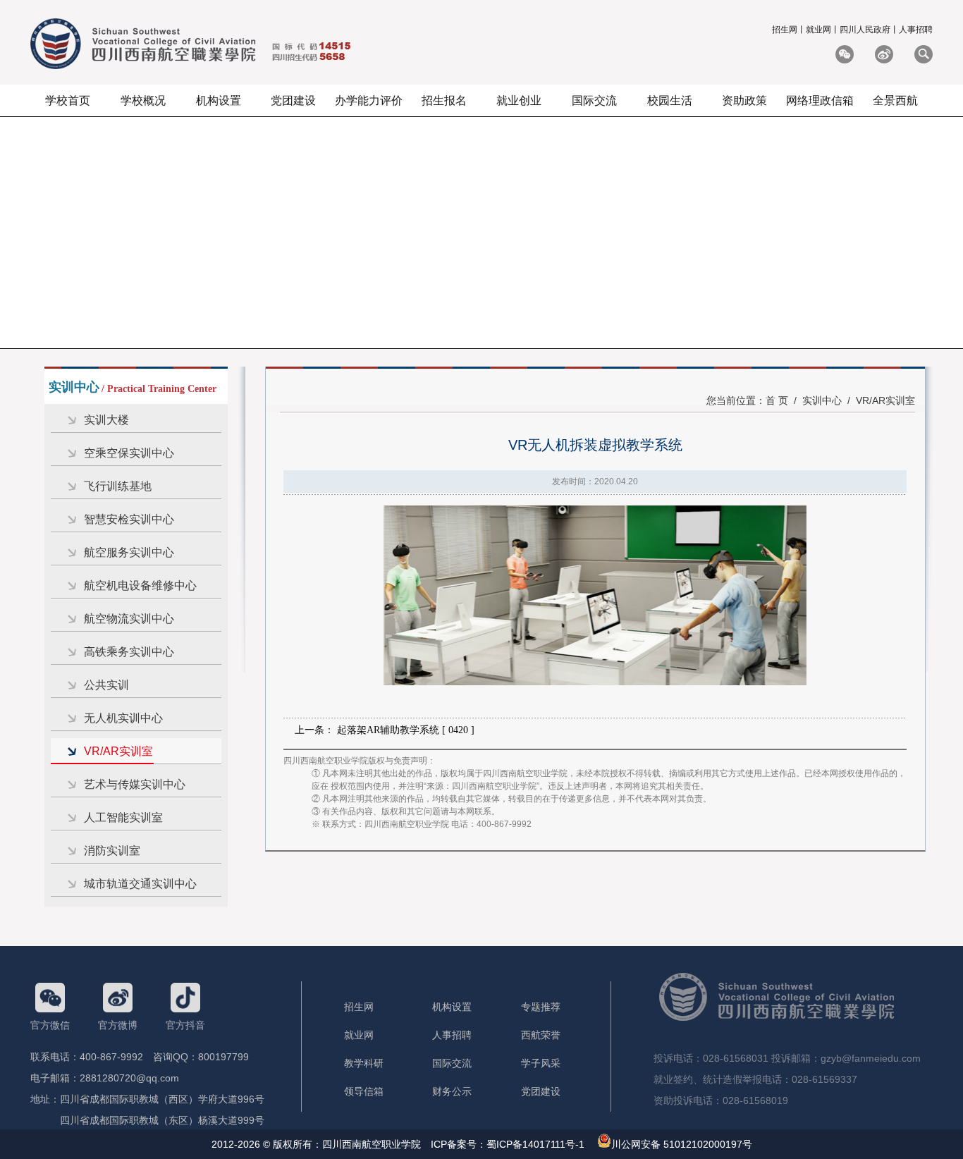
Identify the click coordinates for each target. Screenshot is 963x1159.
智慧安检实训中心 (129, 519)
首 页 (777, 400)
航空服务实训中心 (129, 552)
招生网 (784, 30)
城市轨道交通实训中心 (140, 884)
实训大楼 (106, 420)
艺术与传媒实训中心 (134, 784)
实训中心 (822, 400)
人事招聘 (916, 30)
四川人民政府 (865, 30)
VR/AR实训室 (118, 751)
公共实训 (106, 685)
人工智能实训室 (123, 817)
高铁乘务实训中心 (129, 652)
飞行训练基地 (118, 486)
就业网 (818, 30)
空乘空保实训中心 (129, 453)
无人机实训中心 (123, 718)
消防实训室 (112, 851)
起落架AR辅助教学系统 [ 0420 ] (405, 730)
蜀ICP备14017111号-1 (535, 1144)
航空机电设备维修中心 (140, 585)
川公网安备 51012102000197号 (681, 1144)
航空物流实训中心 (129, 619)
